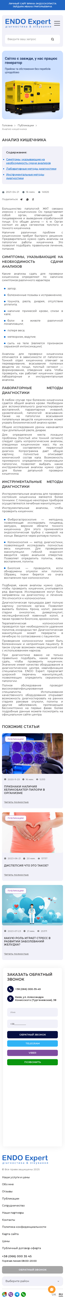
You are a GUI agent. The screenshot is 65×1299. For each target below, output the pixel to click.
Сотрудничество (13, 1205)
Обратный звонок (32, 1034)
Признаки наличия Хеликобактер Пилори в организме (24, 790)
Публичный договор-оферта (21, 1248)
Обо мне (8, 1184)
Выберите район (17, 1281)
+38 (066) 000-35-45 (28, 989)
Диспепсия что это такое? (26, 865)
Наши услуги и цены (16, 1177)
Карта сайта (10, 1234)
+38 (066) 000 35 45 (17, 1256)
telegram (33, 1043)
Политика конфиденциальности (24, 1226)
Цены (6, 1241)
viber (32, 1052)
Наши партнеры (13, 1212)
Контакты (8, 1219)
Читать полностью (16, 802)
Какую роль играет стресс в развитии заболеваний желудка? (27, 941)
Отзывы (7, 1191)
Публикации (26, 125)
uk (54, 1294)
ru (61, 1294)
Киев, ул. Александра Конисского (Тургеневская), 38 (35, 999)
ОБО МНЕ (10, 30)
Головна (7, 125)
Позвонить (32, 1062)
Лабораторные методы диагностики (31, 168)
